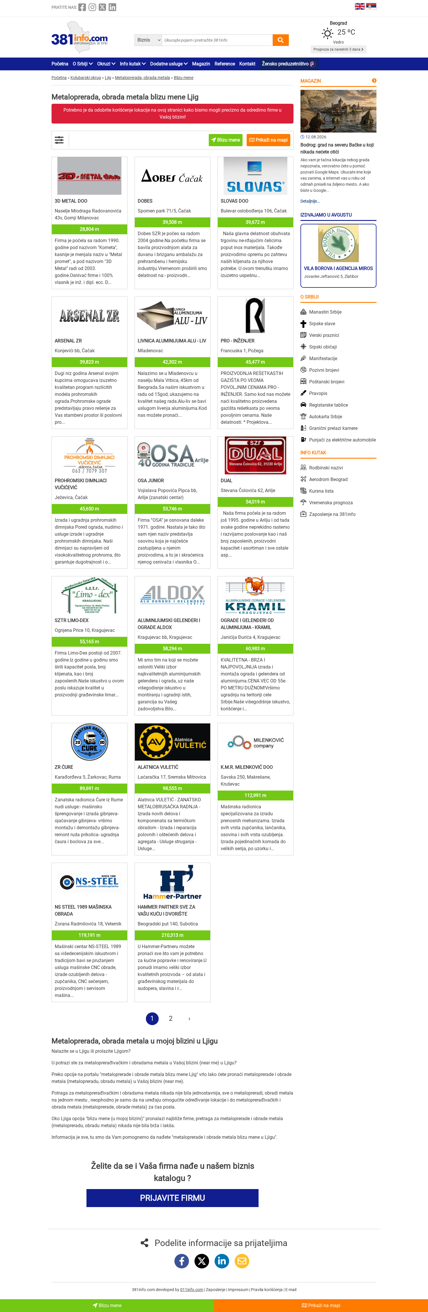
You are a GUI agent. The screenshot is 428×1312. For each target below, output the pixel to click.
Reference (225, 64)
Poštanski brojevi (326, 382)
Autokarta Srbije (325, 416)
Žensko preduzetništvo (286, 64)
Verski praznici (324, 335)
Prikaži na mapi (323, 1305)
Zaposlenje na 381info (332, 514)
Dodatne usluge (167, 64)
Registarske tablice (328, 405)
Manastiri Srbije (325, 312)
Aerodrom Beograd (328, 479)
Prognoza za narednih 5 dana (337, 49)
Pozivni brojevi (324, 370)
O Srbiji (81, 64)
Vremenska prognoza (331, 502)
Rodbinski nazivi (326, 468)
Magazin (201, 64)
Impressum (238, 1289)
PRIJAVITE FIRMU (172, 1198)
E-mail (290, 1289)
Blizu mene (109, 1305)
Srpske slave (322, 323)
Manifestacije (323, 358)
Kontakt (247, 64)
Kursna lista (321, 491)
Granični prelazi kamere (333, 428)
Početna (60, 64)
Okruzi (104, 64)
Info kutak (131, 64)
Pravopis (318, 393)
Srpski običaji (323, 347)
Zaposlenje (216, 1289)
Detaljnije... (310, 201)
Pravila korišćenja (267, 1289)
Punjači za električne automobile (342, 440)
